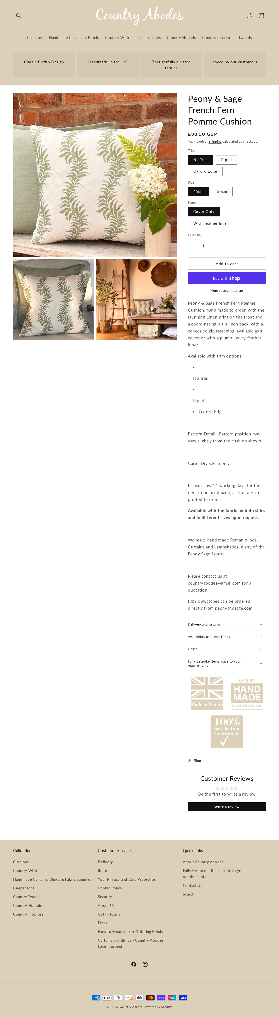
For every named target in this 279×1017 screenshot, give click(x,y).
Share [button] (199, 760)
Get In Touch (109, 914)
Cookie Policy (110, 888)
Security (105, 896)
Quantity (195, 235)
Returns (104, 870)
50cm (222, 191)
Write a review (227, 806)
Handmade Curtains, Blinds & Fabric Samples (52, 879)
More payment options (227, 290)
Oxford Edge (205, 171)
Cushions (21, 862)
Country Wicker (27, 870)
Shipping (215, 141)
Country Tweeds (27, 896)
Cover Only (203, 211)
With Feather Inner (210, 223)
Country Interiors (28, 914)
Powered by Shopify (158, 1007)
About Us (106, 905)
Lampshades (23, 888)
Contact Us (192, 885)
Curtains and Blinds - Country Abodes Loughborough (130, 943)
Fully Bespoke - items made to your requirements (214, 873)
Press (102, 923)
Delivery (105, 862)
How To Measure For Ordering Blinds (130, 931)
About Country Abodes (203, 862)
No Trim (200, 159)
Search (188, 894)
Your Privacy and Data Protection (127, 879)
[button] (19, 15)
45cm (198, 191)
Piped (226, 159)
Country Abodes (131, 1007)
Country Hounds (27, 905)
